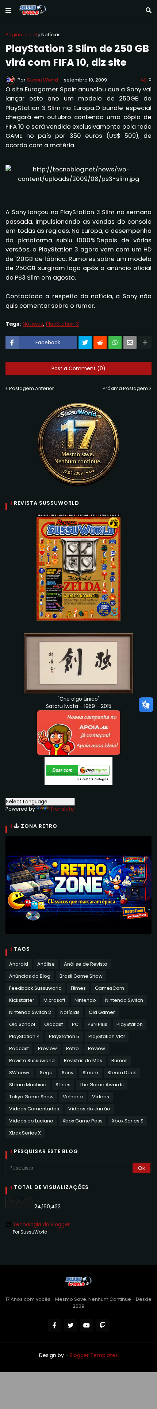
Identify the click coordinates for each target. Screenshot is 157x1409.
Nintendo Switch (124, 1000)
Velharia (73, 1096)
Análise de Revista (85, 964)
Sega (46, 1072)
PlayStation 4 (24, 1036)
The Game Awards (102, 1084)
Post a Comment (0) (78, 368)
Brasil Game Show (81, 976)
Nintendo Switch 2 (30, 1012)
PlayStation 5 (64, 1036)
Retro (72, 1048)
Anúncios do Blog (29, 976)
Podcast (19, 1048)
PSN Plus (97, 1024)
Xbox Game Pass (82, 1120)
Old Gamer (102, 1012)
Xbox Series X (25, 1132)
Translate (62, 809)
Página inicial (21, 34)
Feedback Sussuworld (35, 988)
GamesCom (109, 988)
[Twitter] (85, 342)
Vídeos (100, 1096)
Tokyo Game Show (31, 1096)
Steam (90, 1072)
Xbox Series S (127, 1120)
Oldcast (53, 1024)
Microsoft (54, 1000)
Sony (67, 1072)
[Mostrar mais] (145, 342)
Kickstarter (21, 1000)
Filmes (78, 988)
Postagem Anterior (31, 388)
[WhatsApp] (115, 342)
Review (96, 1048)
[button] (8, 10)
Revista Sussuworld (32, 1060)
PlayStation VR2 (106, 1036)
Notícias (51, 34)
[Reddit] (100, 342)
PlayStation (129, 1024)
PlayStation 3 (62, 324)
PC (75, 1024)
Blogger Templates (94, 1355)
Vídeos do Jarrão (89, 1108)
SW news (20, 1072)
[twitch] (102, 1325)
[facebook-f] (54, 1325)
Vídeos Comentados (34, 1108)
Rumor (119, 1060)
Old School (22, 1024)
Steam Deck (121, 1072)
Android (18, 964)
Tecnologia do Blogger (41, 1224)
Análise (46, 964)
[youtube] (86, 1325)
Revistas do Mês (83, 1060)
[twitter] (70, 1325)
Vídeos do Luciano (31, 1120)
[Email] (130, 342)
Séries (62, 1084)
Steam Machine (27, 1084)
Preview (47, 1048)
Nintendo (85, 1000)
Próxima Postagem (125, 388)
